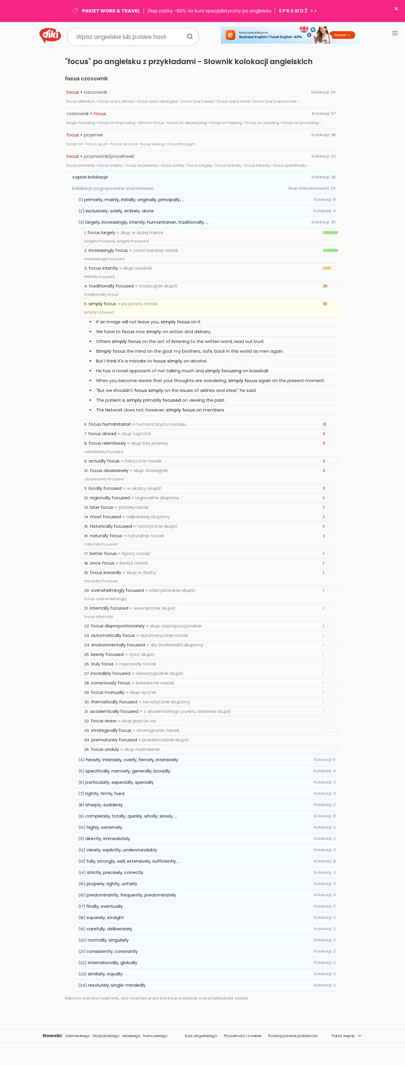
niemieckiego (78, 1035)
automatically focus (113, 635)
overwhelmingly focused (117, 590)
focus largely (101, 233)
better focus (103, 554)
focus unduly (105, 749)
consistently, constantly (112, 951)
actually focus (104, 461)
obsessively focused (104, 479)
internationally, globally (112, 963)
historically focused (111, 526)
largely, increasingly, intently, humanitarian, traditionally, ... (146, 222)
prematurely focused (114, 740)
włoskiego (131, 1035)
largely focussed (133, 241)
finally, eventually (104, 906)
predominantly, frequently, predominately (131, 895)
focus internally (98, 616)
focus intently (103, 268)
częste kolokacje (90, 177)
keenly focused (107, 654)
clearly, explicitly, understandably (122, 850)
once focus (102, 563)
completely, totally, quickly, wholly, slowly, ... (131, 816)
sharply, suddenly (104, 805)
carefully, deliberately (109, 929)
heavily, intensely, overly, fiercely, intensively (132, 760)
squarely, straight (105, 918)
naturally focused (101, 544)
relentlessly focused (103, 451)
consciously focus (110, 683)
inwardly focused (100, 581)
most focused (105, 517)
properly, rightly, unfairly (112, 884)
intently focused (99, 276)
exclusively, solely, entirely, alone (119, 211)
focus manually (108, 692)
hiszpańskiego (106, 1035)
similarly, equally (105, 974)
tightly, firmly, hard (105, 794)
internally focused (109, 608)
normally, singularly (108, 940)
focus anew (104, 721)
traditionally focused (111, 286)
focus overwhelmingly (105, 599)
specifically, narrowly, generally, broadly (127, 771)
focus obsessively (109, 470)
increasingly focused (104, 259)
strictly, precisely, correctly (115, 872)
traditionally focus (101, 294)
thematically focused (114, 702)
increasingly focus (108, 250)
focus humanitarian (110, 424)
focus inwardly (105, 573)
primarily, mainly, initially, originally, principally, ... (134, 200)
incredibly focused (110, 673)
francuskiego (155, 1035)
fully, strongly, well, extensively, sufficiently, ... (134, 861)
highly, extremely (104, 827)
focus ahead (102, 434)
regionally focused (110, 498)
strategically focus (111, 730)
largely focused (99, 241)
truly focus (102, 664)
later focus (101, 507)
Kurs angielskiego (201, 1035)
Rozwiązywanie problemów (293, 1035)
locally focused (105, 488)
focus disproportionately (118, 626)
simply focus (102, 304)
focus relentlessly (107, 443)
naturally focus (106, 536)
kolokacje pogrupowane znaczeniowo (113, 188)
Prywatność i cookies (243, 1035)
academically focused (114, 711)
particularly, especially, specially (119, 782)
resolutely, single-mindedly (117, 985)
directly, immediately (107, 839)
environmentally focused (118, 645)
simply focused (99, 312)
